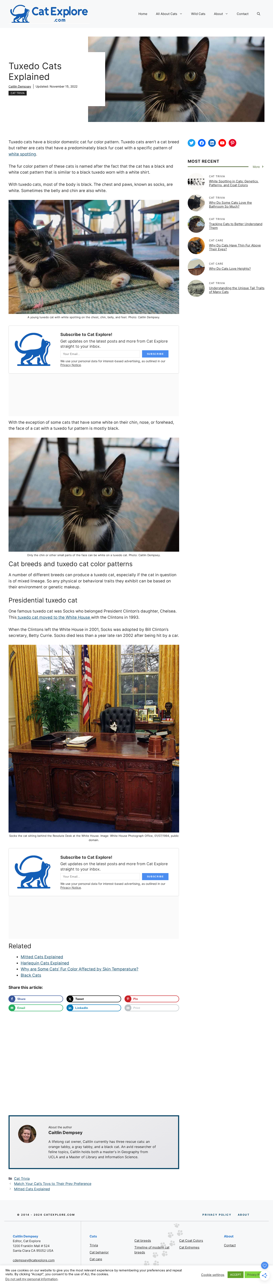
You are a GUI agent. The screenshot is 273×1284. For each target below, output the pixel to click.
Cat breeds (142, 1241)
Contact (242, 14)
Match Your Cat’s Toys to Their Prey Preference (52, 1183)
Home (142, 14)
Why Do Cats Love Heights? (230, 269)
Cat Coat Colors (191, 1241)
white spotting (22, 154)
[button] (258, 13)
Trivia (94, 1245)
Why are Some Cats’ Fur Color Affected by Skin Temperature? (79, 969)
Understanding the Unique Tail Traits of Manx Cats (236, 290)
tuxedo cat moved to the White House (54, 617)
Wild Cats (198, 14)
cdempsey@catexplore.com (34, 1260)
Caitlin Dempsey (20, 86)
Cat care (96, 1259)
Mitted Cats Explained (42, 956)
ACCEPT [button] (235, 1274)
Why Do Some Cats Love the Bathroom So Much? (230, 204)
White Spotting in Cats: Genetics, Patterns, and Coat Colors (234, 183)
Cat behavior (99, 1252)
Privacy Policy (256, 1274)
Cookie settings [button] (212, 1275)
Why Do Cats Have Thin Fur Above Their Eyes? (235, 247)
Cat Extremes (189, 1247)
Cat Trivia (18, 93)
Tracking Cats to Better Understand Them (235, 226)
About (218, 14)
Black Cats (31, 975)
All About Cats (166, 14)
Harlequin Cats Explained (45, 963)
